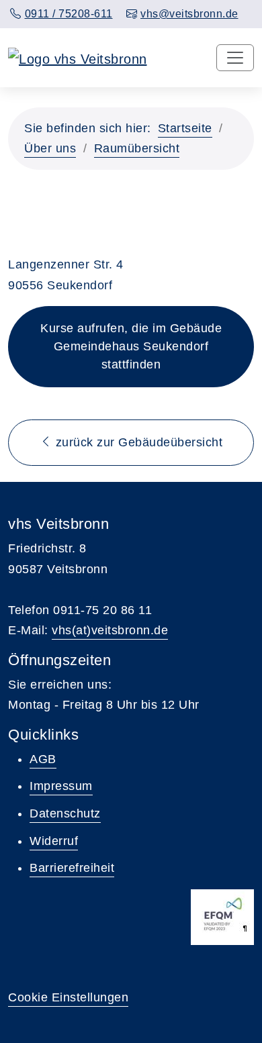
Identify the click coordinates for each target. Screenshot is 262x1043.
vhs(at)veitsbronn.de (110, 630)
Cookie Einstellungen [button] (68, 997)
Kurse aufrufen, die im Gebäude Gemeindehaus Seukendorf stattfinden (131, 346)
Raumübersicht (137, 148)
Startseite (185, 128)
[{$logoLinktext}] (77, 57)
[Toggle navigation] (235, 57)
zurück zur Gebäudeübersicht (137, 442)
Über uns (50, 148)
